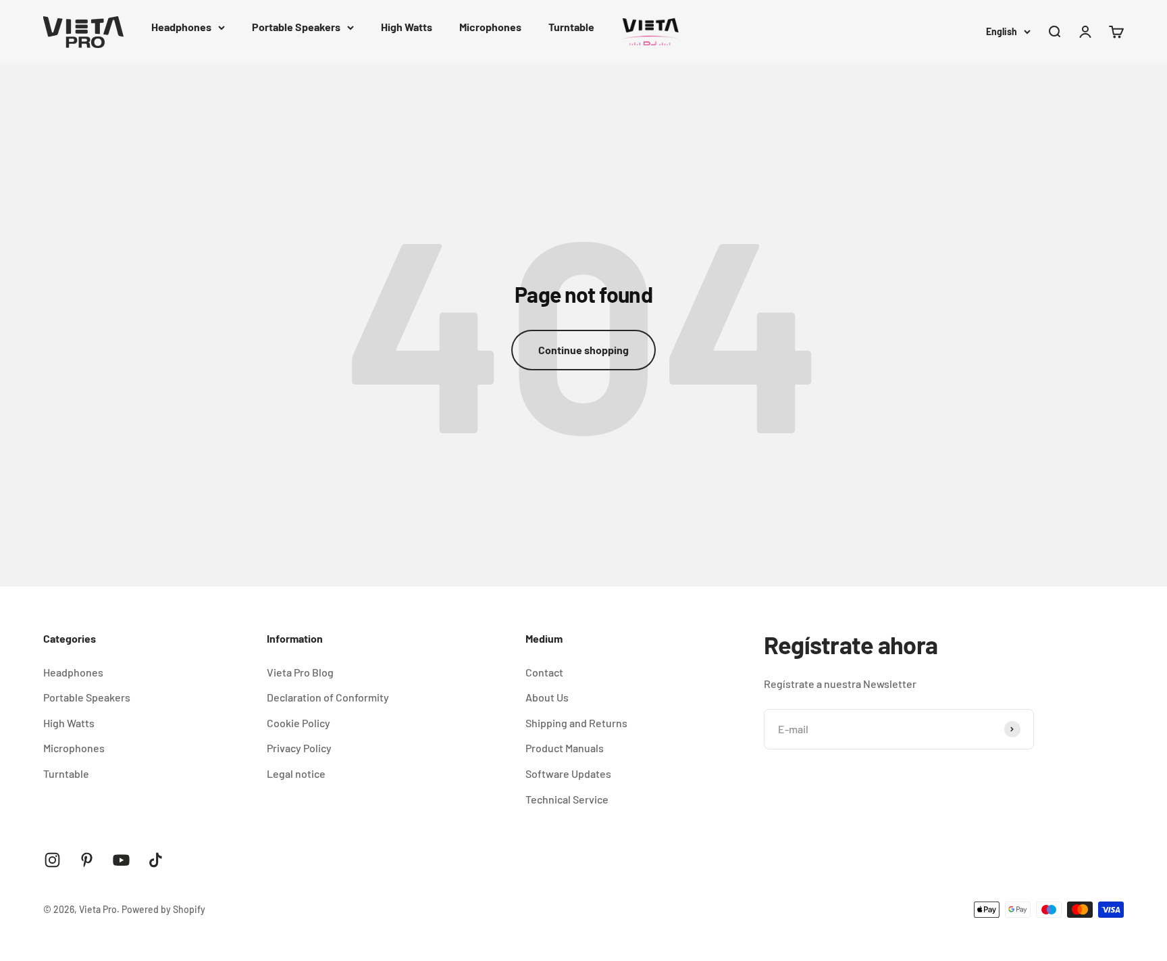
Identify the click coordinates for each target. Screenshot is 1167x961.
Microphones (490, 26)
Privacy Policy (299, 747)
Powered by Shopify (163, 909)
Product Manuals (564, 747)
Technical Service (566, 799)
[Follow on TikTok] (156, 860)
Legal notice (296, 773)
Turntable (571, 26)
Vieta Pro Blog (300, 672)
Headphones (181, 26)
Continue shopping (583, 349)
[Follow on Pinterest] (87, 860)
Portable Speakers (296, 26)
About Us (547, 697)
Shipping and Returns (576, 722)
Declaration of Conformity (328, 697)
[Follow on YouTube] (121, 860)
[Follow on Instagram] (52, 860)
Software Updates (568, 773)
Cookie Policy (298, 722)
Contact (544, 672)
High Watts (406, 26)
